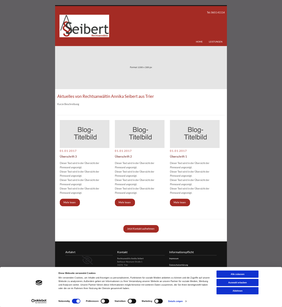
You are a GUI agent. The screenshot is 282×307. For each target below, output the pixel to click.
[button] (141, 229)
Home (199, 41)
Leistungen (215, 41)
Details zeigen (175, 301)
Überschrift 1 (178, 156)
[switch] (105, 301)
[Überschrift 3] (84, 134)
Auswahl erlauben (237, 282)
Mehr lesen (69, 202)
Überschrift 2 (123, 156)
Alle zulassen (237, 274)
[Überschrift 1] (139, 134)
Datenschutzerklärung (178, 265)
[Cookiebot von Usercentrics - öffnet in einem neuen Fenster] (39, 301)
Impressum (174, 258)
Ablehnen (237, 290)
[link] (87, 260)
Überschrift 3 (68, 156)
